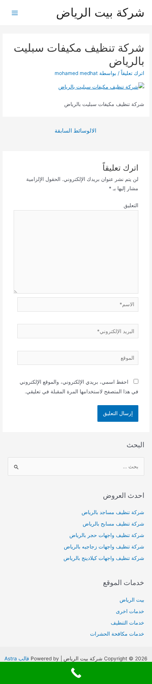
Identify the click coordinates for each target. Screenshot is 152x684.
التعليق (131, 205)
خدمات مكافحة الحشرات (117, 634)
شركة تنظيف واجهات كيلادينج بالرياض (103, 558)
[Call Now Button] (76, 673)
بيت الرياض (132, 600)
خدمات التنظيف (127, 623)
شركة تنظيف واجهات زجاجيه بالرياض (104, 547)
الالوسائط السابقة (75, 130)
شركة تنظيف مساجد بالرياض (113, 512)
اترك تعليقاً (132, 73)
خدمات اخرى (130, 611)
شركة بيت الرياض (100, 12)
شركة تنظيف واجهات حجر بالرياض (106, 535)
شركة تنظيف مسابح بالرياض (113, 524)
